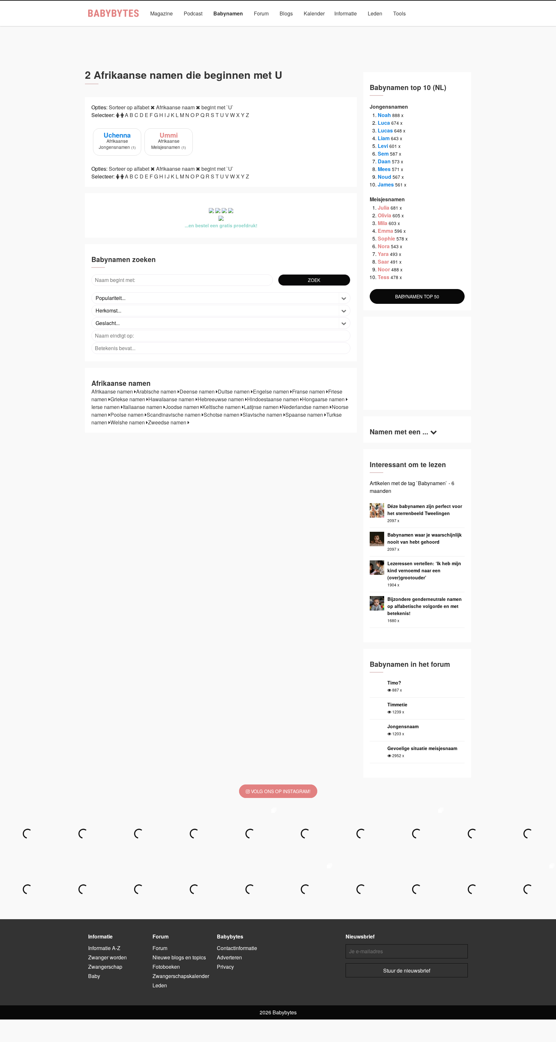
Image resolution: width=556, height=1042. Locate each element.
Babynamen (228, 13)
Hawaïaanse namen (172, 399)
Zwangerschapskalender (181, 976)
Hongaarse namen (324, 399)
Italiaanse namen (143, 407)
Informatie (345, 13)
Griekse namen (128, 399)
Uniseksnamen (295, 28)
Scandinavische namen (174, 414)
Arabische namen (157, 391)
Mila (382, 223)
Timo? (394, 682)
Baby (94, 976)
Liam (384, 138)
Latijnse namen (262, 407)
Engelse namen (271, 391)
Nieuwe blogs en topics (179, 957)
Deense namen (198, 391)
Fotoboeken (166, 966)
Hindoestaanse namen (273, 399)
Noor (384, 269)
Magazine (161, 13)
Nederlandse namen (306, 407)
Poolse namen (127, 414)
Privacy (225, 966)
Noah (384, 115)
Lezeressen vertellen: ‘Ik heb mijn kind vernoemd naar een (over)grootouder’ (424, 570)
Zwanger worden (107, 957)
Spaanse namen (304, 414)
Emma (385, 230)
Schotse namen (222, 414)
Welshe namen (128, 422)
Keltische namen (222, 407)
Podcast (193, 13)
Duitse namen (234, 391)
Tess (383, 277)
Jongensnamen (211, 28)
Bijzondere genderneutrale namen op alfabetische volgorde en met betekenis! (424, 606)
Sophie (386, 238)
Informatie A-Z (104, 948)
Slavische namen (263, 414)
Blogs (286, 13)
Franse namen (309, 391)
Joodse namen (182, 407)
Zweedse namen (168, 422)
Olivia (384, 215)
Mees (384, 169)
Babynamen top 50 (341, 28)
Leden (375, 13)
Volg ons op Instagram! (280, 791)
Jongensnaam (403, 726)
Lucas (385, 130)
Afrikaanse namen (112, 391)
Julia (383, 207)
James (386, 184)
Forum (261, 13)
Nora (384, 246)
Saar (383, 261)
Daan (384, 161)
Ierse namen (106, 407)
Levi (383, 146)
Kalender (314, 13)
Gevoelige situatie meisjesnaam (422, 748)
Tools (399, 13)
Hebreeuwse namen (221, 399)
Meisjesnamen (253, 28)
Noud (384, 176)
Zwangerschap (105, 966)
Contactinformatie (237, 948)
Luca (384, 122)
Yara (383, 254)
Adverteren (229, 957)
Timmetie (397, 704)
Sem (383, 153)
